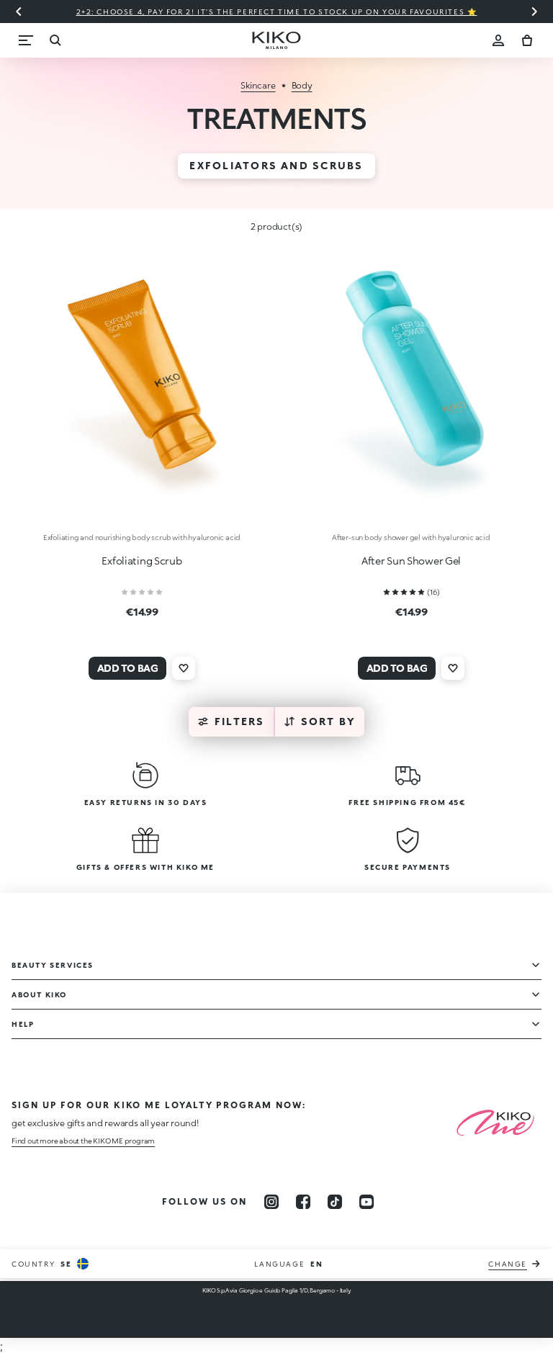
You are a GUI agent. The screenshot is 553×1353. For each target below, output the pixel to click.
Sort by (328, 721)
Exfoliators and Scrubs (276, 165)
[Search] (54, 40)
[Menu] (26, 40)
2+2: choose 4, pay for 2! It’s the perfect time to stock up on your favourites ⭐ (276, 11)
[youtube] (366, 1202)
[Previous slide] (19, 11)
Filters (240, 721)
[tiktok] (335, 1202)
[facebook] (303, 1202)
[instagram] (271, 1202)
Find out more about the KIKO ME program (83, 1140)
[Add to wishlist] (183, 668)
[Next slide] (534, 11)
